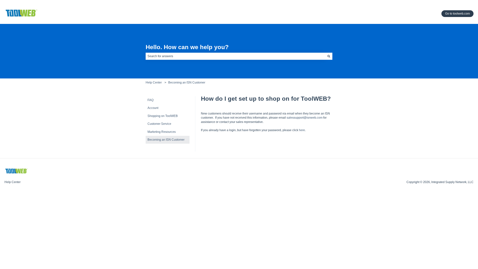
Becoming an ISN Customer (186, 82)
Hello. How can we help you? (187, 47)
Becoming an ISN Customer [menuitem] (166, 139)
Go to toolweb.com (457, 13)
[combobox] (235, 56)
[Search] (328, 56)
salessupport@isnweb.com (304, 117)
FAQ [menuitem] (150, 100)
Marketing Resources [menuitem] (162, 131)
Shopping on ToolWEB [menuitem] (163, 116)
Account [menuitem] (153, 107)
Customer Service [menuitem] (159, 123)
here (302, 130)
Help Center (154, 82)
